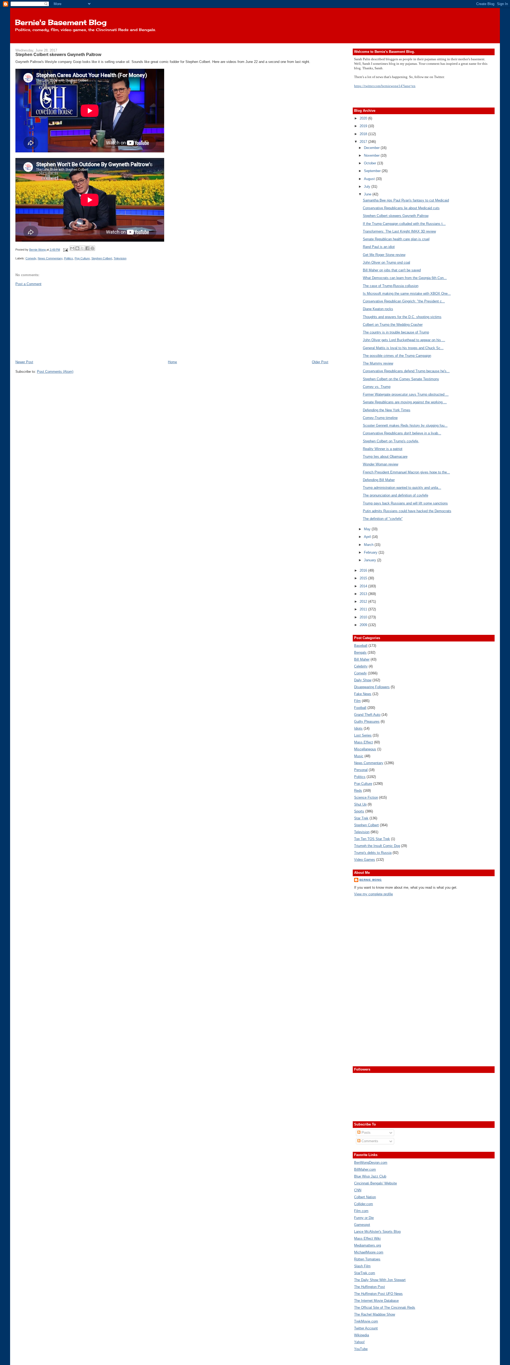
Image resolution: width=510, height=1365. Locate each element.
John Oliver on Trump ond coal (386, 262)
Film (357, 701)
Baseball (360, 646)
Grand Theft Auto (367, 715)
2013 (364, 594)
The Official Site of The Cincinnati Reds (384, 1308)
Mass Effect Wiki (367, 1238)
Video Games (364, 860)
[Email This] (72, 248)
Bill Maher (361, 659)
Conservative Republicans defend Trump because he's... (406, 371)
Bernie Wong (370, 879)
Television (120, 258)
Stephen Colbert (101, 258)
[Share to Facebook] (87, 248)
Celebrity (361, 666)
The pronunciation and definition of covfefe (395, 495)
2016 (364, 570)
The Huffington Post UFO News (378, 1294)
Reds (358, 791)
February (371, 552)
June (368, 194)
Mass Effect (363, 742)
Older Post (320, 362)
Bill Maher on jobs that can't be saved (392, 270)
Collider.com (363, 1204)
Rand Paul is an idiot (379, 247)
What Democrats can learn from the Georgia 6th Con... (405, 278)
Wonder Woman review (380, 464)
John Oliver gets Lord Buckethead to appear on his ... (404, 340)
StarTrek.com (364, 1273)
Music (358, 756)
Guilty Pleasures (367, 722)
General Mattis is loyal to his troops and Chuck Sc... (403, 348)
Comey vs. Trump (376, 387)
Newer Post (24, 362)
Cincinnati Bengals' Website (375, 1183)
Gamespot (362, 1225)
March (369, 545)
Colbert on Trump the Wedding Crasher (393, 325)
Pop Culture (82, 258)
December (372, 148)
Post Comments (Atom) (55, 372)
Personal (361, 770)
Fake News (362, 694)
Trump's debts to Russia (373, 853)
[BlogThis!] (77, 248)
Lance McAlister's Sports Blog (377, 1232)
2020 (364, 118)
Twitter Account (366, 1328)
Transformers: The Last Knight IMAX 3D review (399, 231)
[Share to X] (82, 248)
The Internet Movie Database (376, 1301)
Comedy (31, 258)
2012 (364, 602)
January (370, 560)
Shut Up (360, 804)
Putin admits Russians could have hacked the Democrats (407, 511)
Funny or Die (364, 1218)
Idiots (358, 728)
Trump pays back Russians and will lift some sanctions (405, 503)
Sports (359, 811)
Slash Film (362, 1266)
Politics (68, 258)
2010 (364, 617)
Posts (365, 1133)
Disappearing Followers (372, 687)
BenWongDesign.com (370, 1163)
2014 (364, 586)
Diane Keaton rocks (378, 309)
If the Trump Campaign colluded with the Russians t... (404, 224)
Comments (369, 1141)
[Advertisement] (55, 322)
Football (360, 708)
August (370, 179)
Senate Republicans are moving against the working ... (405, 402)
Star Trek (361, 818)
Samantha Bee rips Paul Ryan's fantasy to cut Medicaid (406, 200)
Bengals (360, 652)
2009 (364, 625)
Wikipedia (361, 1335)
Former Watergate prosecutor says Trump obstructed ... (406, 394)
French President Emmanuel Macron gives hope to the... (406, 472)
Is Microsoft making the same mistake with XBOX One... (407, 294)
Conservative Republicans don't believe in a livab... (402, 433)
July (367, 187)
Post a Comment (28, 284)
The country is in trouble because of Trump (396, 332)
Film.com (361, 1211)
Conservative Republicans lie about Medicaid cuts (401, 208)
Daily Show (362, 680)
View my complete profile (373, 894)
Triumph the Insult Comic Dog (377, 846)
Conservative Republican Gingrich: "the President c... (404, 301)
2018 (364, 134)
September (373, 171)
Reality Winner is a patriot (382, 449)
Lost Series (363, 735)
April (368, 537)
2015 (364, 578)
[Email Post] (65, 249)
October (370, 163)
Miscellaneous (365, 749)
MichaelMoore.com (368, 1252)
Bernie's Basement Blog (61, 22)
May (368, 529)
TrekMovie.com (366, 1321)
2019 (364, 126)
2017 (364, 142)
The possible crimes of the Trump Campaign (397, 356)
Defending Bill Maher (379, 480)
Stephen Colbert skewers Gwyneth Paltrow (395, 216)
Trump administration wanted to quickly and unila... (402, 488)
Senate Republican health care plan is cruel (396, 239)
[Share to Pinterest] (92, 248)
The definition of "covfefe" (383, 519)
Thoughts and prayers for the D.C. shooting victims (402, 317)
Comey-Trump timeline (380, 418)
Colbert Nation (365, 1197)
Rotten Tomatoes (367, 1259)
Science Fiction (366, 797)
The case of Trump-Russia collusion (390, 286)
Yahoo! (359, 1342)
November (372, 155)
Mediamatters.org (367, 1245)
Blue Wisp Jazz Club (370, 1176)
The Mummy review (378, 363)
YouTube (361, 1349)
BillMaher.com (365, 1169)
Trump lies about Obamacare (385, 457)
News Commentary (50, 258)
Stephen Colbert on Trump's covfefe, (391, 441)
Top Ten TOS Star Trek (372, 839)
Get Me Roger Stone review (384, 255)
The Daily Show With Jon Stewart (380, 1280)
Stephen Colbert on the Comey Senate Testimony (401, 379)
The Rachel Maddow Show (374, 1314)
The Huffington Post (369, 1287)
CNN (357, 1190)
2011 (364, 609)
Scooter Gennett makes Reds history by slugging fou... (405, 425)
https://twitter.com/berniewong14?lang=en (384, 86)
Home (172, 362)
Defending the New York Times (386, 410)
